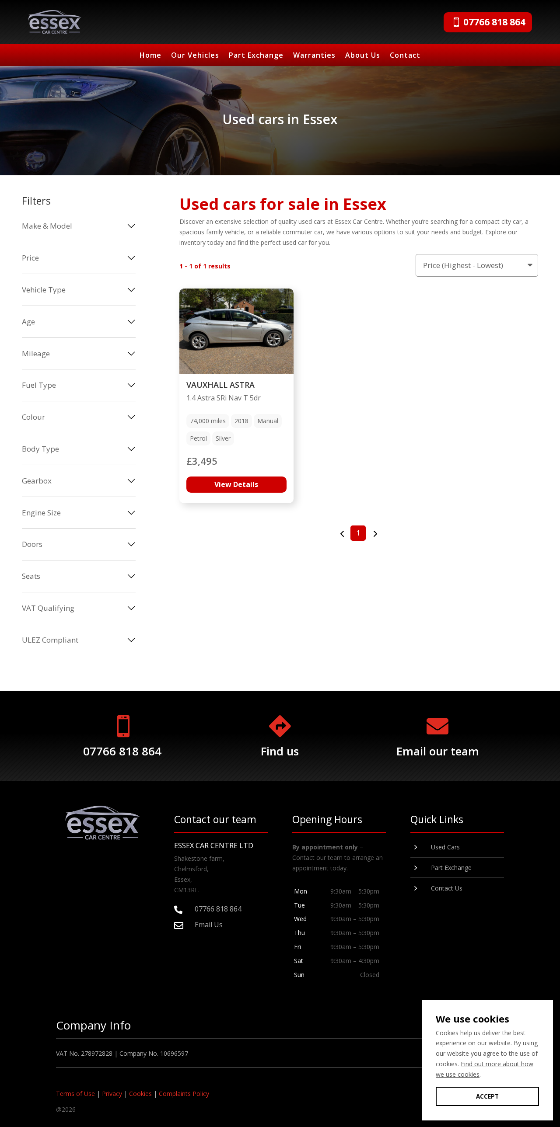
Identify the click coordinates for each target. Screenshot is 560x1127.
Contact (405, 56)
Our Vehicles (195, 56)
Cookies (140, 1093)
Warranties (314, 56)
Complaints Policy (184, 1093)
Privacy (112, 1093)
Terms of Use (75, 1093)
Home (150, 56)
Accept (487, 1096)
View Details (236, 484)
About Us (362, 56)
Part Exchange (256, 56)
